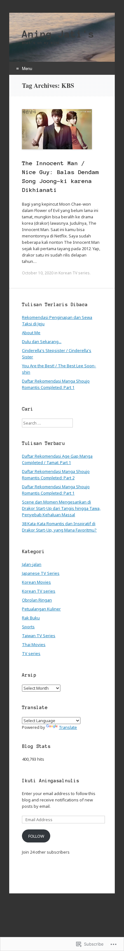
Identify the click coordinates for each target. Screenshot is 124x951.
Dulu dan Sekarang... (41, 341)
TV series (31, 653)
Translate (68, 727)
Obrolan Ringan (37, 600)
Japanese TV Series (40, 573)
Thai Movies (33, 644)
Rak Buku (31, 618)
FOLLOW (36, 836)
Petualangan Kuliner (41, 609)
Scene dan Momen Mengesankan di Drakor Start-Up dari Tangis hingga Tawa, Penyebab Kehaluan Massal (61, 508)
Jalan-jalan (31, 564)
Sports (28, 627)
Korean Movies (36, 582)
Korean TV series (74, 273)
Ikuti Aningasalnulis (50, 780)
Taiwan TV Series (38, 635)
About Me (31, 332)
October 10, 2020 (37, 273)
